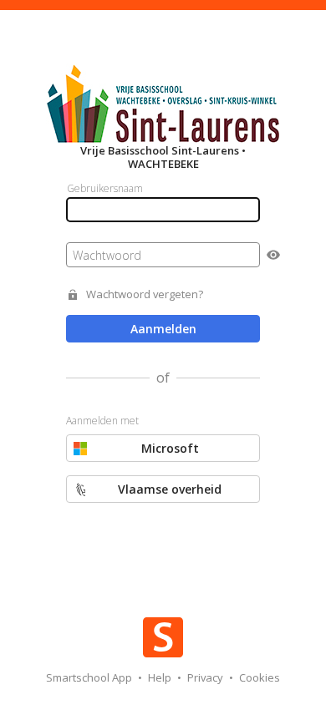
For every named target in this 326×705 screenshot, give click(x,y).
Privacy (206, 677)
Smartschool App (90, 677)
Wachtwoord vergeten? (144, 294)
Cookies (259, 677)
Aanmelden (163, 329)
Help (161, 677)
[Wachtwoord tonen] (273, 255)
